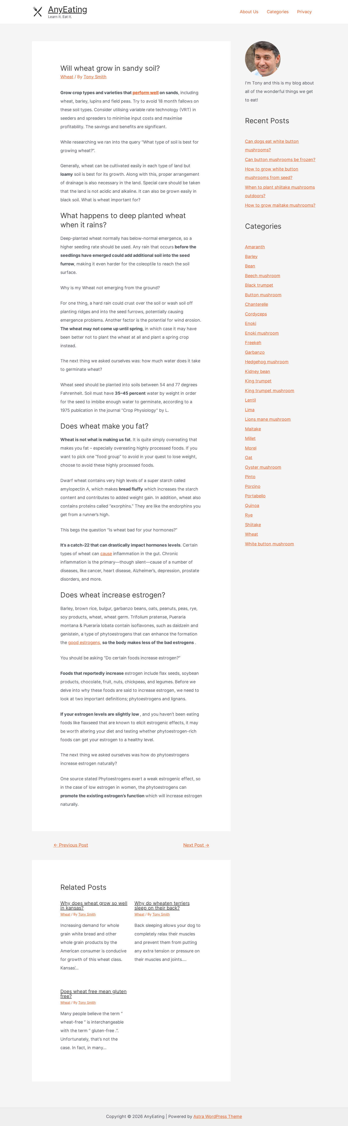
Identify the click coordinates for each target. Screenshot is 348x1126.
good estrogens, (84, 642)
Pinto (250, 476)
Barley (251, 256)
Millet (250, 438)
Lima (249, 409)
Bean (250, 265)
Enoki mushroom (262, 333)
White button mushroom (269, 543)
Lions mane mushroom (268, 419)
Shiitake (253, 524)
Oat (248, 457)
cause (106, 553)
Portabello (255, 495)
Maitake (253, 428)
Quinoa (252, 505)
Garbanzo (255, 352)
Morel (250, 448)
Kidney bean (257, 371)
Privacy (304, 11)
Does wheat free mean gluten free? (93, 994)
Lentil (250, 400)
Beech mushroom (262, 275)
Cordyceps (256, 313)
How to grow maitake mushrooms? (280, 205)
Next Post (196, 845)
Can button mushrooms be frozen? (280, 159)
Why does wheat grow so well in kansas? (93, 905)
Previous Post (71, 845)
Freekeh (253, 342)
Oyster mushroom (263, 467)
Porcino (252, 486)
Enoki (250, 323)
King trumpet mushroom (269, 390)
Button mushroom (263, 294)
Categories (278, 11)
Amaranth (255, 246)
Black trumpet (259, 285)
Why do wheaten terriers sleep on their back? (162, 905)
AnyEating (67, 9)
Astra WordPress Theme (217, 1116)
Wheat (66, 76)
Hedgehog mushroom (267, 361)
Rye (249, 515)
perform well (146, 92)
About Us (249, 11)
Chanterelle (256, 304)
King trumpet (258, 380)
